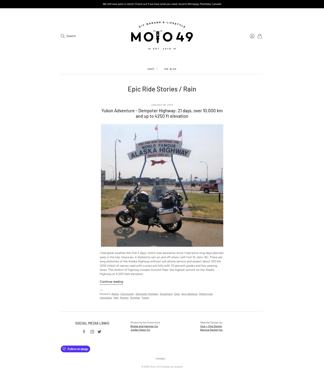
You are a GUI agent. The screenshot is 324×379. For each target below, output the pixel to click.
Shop (151, 68)
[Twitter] (99, 332)
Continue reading (111, 281)
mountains (106, 297)
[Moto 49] (162, 36)
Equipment (166, 294)
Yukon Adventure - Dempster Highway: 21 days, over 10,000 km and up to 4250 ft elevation (162, 113)
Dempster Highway (147, 294)
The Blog (170, 68)
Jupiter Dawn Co (140, 329)
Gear (177, 294)
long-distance (189, 294)
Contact (160, 358)
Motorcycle (206, 294)
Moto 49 (154, 366)
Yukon (145, 297)
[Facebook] (84, 332)
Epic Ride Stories (153, 89)
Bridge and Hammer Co (144, 326)
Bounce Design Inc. (211, 329)
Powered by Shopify (171, 366)
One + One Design (211, 326)
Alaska (115, 294)
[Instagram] (92, 332)
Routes (124, 297)
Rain (116, 297)
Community (127, 294)
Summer (135, 297)
